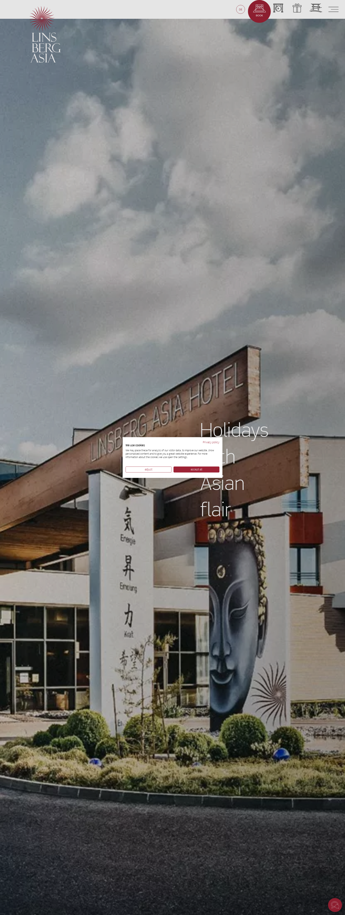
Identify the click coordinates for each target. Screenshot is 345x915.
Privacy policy (211, 442)
